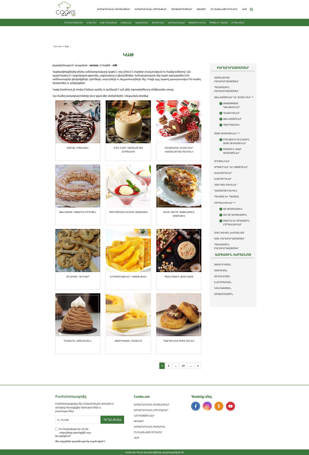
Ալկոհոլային (233, 208)
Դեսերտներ (231, 112)
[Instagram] (207, 406)
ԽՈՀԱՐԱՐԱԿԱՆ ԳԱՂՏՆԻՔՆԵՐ (113, 9)
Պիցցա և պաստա (218, 22)
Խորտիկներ (158, 22)
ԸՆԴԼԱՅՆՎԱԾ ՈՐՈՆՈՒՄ (224, 9)
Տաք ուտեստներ (108, 22)
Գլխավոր (57, 46)
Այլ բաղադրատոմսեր (229, 238)
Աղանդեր (92, 22)
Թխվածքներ (232, 118)
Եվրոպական (223, 282)
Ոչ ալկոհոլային (235, 214)
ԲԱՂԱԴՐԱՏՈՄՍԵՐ (73, 22)
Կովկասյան (222, 288)
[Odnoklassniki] (219, 406)
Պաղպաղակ (231, 124)
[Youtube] (230, 406)
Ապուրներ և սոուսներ (231, 166)
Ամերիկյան (222, 264)
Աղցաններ (126, 22)
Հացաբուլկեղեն (197, 22)
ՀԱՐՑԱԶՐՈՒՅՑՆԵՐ (181, 9)
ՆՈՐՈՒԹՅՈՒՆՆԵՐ (144, 415)
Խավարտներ (142, 22)
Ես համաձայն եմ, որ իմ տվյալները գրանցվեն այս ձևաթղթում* (73, 432)
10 (183, 365)
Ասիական (220, 270)
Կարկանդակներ (176, 22)
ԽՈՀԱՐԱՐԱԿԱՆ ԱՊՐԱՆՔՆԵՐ (151, 9)
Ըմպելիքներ (238, 22)
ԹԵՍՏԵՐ (201, 9)
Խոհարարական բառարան (149, 426)
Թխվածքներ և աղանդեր (232, 97)
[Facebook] (195, 406)
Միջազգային (223, 293)
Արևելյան (222, 276)
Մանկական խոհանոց (229, 232)
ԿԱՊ (244, 9)
